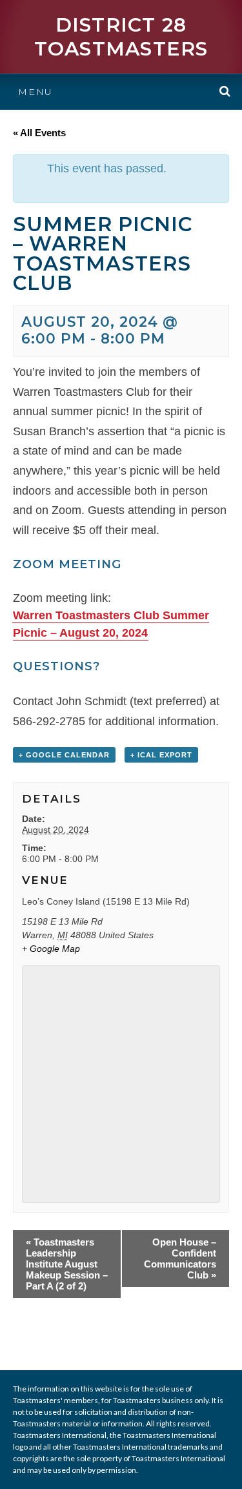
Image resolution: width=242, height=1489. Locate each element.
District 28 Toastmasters (121, 37)
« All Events (39, 132)
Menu (35, 92)
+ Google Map (51, 948)
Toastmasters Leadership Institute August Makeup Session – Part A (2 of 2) (67, 1264)
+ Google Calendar (64, 755)
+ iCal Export (161, 755)
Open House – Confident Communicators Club (180, 1258)
